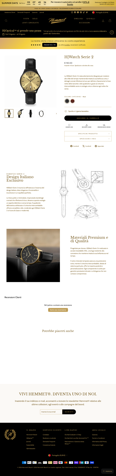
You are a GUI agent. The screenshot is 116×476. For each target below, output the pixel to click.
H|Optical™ (30, 438)
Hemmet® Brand (31, 434)
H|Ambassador (30, 448)
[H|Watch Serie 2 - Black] (15, 370)
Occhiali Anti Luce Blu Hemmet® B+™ (77, 438)
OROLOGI (78, 19)
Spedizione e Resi (88, 139)
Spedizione (78, 65)
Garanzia (34, 12)
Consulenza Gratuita (49, 445)
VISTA (26, 19)
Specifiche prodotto (88, 133)
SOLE (35, 19)
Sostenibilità (30, 445)
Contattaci (46, 434)
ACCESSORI (84, 23)
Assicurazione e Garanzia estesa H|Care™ (74, 443)
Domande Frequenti (23, 12)
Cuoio (72, 101)
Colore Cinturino (75, 96)
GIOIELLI (91, 19)
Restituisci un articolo (49, 438)
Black (67, 101)
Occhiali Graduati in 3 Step (73, 434)
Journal (42, 12)
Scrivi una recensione (58, 310)
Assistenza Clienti (10, 12)
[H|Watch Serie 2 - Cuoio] (18, 370)
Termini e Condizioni (98, 438)
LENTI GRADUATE (30, 23)
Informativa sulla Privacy (99, 441)
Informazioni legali (97, 445)
